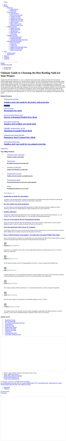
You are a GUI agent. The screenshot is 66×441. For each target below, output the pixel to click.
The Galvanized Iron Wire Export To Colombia (19, 227)
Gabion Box (8, 331)
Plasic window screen (15, 23)
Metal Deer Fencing (10, 320)
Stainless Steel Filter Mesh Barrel (18, 47)
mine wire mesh (14, 22)
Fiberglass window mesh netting (15, 157)
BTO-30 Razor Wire (10, 321)
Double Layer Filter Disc (16, 48)
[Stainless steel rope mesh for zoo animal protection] (12, 142)
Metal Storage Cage (15, 32)
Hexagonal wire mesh (13, 111)
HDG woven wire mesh (16, 15)
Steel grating (13, 34)
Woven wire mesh (11, 12)
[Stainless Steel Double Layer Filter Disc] (14, 167)
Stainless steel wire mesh (16, 19)
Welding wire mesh (12, 26)
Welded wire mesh (15, 28)
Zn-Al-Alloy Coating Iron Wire (13, 334)
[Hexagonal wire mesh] (8, 108)
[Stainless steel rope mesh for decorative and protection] (11, 99)
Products (6, 6)
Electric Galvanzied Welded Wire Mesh (20, 117)
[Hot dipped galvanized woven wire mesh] (9, 186)
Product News (10, 54)
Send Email (4, 393)
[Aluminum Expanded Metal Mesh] (14, 128)
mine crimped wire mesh (24, 384)
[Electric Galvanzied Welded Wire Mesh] (13, 115)
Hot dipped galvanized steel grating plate (18, 163)
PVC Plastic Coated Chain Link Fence (15, 323)
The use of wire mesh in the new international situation (22, 219)
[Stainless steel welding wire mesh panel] (11, 121)
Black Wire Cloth (9, 325)
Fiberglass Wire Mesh (10, 330)
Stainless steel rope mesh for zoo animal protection (25, 144)
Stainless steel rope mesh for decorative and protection (26, 102)
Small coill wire (14, 9)
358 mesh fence (14, 31)
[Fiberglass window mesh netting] (15, 154)
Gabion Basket (9, 324)
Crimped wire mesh (15, 16)
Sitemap (28, 381)
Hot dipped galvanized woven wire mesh (17, 188)
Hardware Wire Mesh (10, 328)
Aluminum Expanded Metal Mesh (19, 39)
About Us (6, 55)
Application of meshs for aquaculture (16, 196)
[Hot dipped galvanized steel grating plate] (11, 161)
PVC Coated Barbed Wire (41, 383)
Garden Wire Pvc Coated (55, 383)
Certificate (6, 57)
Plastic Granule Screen (16, 50)
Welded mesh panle (15, 29)
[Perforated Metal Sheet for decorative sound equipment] (13, 180)
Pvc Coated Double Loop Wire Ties (10, 383)
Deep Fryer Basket (15, 42)
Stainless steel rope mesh (16, 20)
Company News (11, 53)
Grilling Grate (13, 45)
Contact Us (7, 58)
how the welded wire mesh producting (16, 204)
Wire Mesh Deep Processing (14, 41)
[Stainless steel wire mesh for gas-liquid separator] (14, 173)
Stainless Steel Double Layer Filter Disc (17, 169)
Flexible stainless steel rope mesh (9, 384)
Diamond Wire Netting (11, 327)
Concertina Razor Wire (11, 333)
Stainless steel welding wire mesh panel (20, 124)
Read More (7, 105)
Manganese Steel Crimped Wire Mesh (19, 137)
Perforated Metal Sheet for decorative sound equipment (21, 182)
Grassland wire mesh (15, 18)
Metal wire (10, 7)
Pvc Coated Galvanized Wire (26, 383)
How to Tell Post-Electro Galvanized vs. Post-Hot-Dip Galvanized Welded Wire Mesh (32, 235)
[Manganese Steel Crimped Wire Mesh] (14, 135)
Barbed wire (13, 10)
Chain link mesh (14, 13)
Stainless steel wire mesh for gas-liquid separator (20, 176)
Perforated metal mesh (16, 37)
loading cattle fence (10, 212)
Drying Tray (13, 44)
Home (5, 4)
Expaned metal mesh (15, 38)
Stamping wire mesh (12, 35)
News (5, 51)
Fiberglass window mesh (16, 25)
